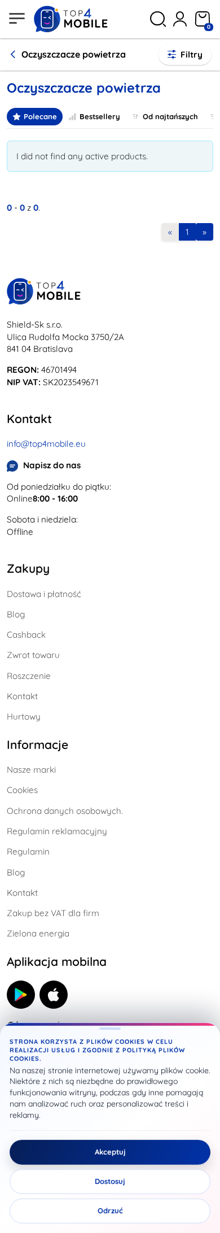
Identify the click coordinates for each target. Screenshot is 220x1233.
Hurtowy (24, 716)
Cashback (26, 634)
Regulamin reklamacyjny (57, 831)
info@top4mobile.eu (46, 443)
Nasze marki (31, 769)
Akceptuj (110, 1152)
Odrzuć (110, 1210)
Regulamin (28, 851)
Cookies (22, 790)
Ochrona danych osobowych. (65, 810)
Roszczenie (29, 675)
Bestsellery (100, 116)
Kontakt (22, 696)
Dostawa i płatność (44, 594)
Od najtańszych (170, 116)
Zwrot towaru (33, 655)
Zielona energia (38, 933)
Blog (16, 614)
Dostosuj (110, 1181)
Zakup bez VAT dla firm (53, 913)
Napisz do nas (52, 465)
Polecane (40, 116)
